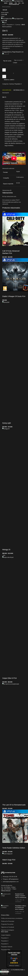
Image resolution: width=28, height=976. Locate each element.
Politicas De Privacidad (7, 921)
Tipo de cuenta (7, 60)
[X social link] (5, 87)
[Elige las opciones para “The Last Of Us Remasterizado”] (4, 802)
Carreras (18, 24)
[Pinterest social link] (7, 87)
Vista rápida (8, 248)
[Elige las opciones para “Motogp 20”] (4, 546)
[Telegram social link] (11, 87)
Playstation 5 (4, 943)
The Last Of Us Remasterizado (14, 805)
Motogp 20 (6, 550)
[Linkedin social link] (9, 87)
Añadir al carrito (9, 79)
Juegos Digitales (5, 935)
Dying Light (6, 423)
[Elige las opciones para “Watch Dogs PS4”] (4, 857)
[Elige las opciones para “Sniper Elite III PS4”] (4, 675)
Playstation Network (6, 946)
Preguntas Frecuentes (7, 924)
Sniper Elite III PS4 (9, 678)
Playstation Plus (5, 949)
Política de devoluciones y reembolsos (11, 918)
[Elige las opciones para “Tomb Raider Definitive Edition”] (4, 845)
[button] (4, 293)
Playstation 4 (10, 24)
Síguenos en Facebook (7, 927)
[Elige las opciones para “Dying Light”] (4, 420)
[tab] (6, 90)
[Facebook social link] (4, 87)
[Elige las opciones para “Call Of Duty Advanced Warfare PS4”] (4, 248)
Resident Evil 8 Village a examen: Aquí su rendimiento (20, 895)
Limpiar (15, 62)
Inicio (4, 24)
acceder (8, 202)
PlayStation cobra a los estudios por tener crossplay (20, 907)
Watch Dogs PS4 (8, 860)
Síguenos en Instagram (7, 930)
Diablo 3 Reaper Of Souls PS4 (13, 296)
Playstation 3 (4, 938)
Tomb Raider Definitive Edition (13, 848)
